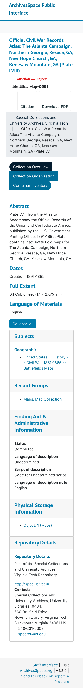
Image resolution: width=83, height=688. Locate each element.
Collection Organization (33, 176)
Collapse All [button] (22, 323)
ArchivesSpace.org (36, 670)
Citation (27, 106)
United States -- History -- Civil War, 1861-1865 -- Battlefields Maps (46, 362)
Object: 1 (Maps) (38, 525)
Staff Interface (45, 665)
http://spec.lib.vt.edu (32, 584)
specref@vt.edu (32, 634)
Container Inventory (30, 185)
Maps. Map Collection (43, 399)
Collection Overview (30, 167)
